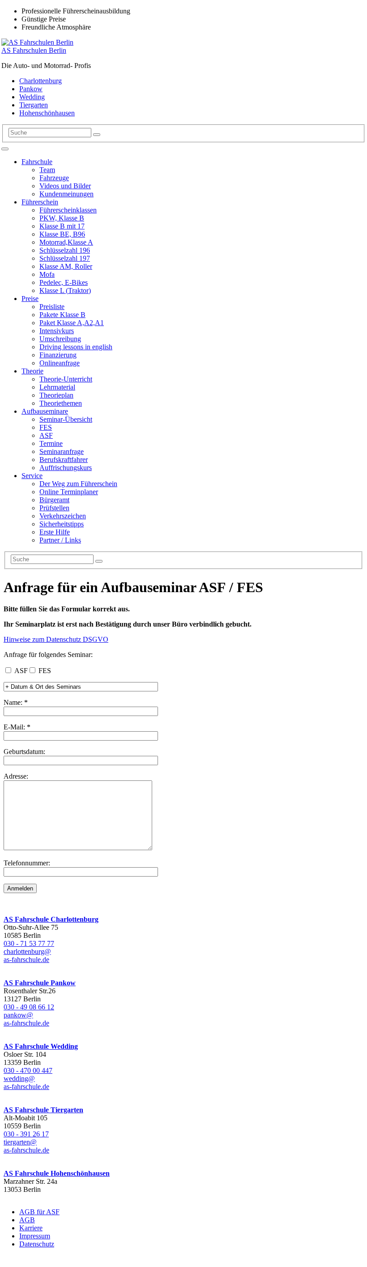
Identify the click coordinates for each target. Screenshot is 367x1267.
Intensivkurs (56, 331)
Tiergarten (33, 105)
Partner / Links (60, 540)
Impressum (34, 1236)
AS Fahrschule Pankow (40, 983)
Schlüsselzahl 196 (64, 250)
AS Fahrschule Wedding (41, 1046)
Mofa (47, 274)
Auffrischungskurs (65, 467)
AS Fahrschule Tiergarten (43, 1110)
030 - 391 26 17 (26, 1134)
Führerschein (39, 202)
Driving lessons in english (75, 347)
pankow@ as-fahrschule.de (26, 1019)
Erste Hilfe (54, 532)
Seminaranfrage (61, 451)
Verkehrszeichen (62, 516)
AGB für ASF (39, 1212)
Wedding (32, 97)
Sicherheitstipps (61, 524)
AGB (27, 1220)
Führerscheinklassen (68, 210)
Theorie (32, 371)
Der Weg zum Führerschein (78, 483)
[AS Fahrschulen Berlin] (37, 42)
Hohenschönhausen (47, 113)
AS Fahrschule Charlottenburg (51, 919)
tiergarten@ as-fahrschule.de (26, 1146)
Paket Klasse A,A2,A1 (71, 322)
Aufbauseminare (44, 411)
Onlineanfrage (59, 363)
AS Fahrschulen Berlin (33, 50)
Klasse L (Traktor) (65, 290)
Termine (51, 443)
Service (32, 475)
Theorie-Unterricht (65, 379)
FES (45, 427)
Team (47, 170)
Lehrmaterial (57, 387)
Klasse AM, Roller (65, 266)
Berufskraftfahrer (63, 459)
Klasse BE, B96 (62, 234)
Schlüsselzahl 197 (64, 258)
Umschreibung (60, 339)
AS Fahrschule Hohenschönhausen (57, 1173)
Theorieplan (56, 395)
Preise (29, 298)
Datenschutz (36, 1244)
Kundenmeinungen (66, 194)
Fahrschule (36, 161)
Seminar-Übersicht (65, 419)
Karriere (31, 1228)
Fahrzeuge (54, 178)
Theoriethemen (60, 403)
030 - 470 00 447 (28, 1070)
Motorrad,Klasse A (66, 242)
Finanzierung (58, 355)
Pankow (31, 89)
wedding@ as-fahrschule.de (26, 1082)
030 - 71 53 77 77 (29, 943)
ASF (46, 435)
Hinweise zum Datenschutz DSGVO (56, 639)
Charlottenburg (40, 81)
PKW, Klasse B (61, 218)
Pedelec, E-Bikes (63, 282)
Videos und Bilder (65, 186)
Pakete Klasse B (62, 314)
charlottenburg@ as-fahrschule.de (27, 955)
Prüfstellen (54, 508)
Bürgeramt (54, 500)
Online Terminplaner (68, 492)
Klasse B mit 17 (62, 226)
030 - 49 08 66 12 (29, 1007)
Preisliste (51, 306)
